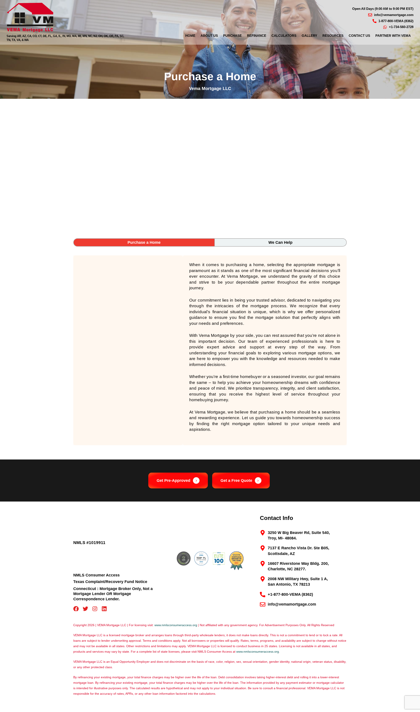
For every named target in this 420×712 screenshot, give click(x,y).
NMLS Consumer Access (96, 575)
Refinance (256, 35)
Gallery (309, 35)
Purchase (232, 35)
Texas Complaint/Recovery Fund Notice (110, 581)
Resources (332, 35)
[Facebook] (76, 608)
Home (190, 35)
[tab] (144, 242)
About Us (209, 35)
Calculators (283, 35)
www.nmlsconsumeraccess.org (175, 625)
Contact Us (359, 35)
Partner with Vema (393, 35)
